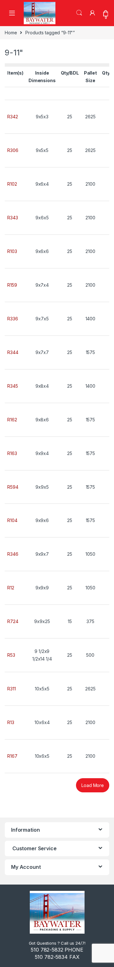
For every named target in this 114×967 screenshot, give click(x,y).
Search (79, 12)
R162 (12, 419)
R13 (10, 722)
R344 (12, 352)
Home (11, 32)
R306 (12, 150)
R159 (12, 285)
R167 (12, 756)
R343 (12, 217)
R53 (11, 655)
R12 (10, 587)
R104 (12, 520)
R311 (11, 688)
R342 (12, 116)
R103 (12, 251)
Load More (92, 785)
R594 (12, 487)
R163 (12, 453)
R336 (12, 318)
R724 (12, 621)
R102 (12, 184)
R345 (12, 386)
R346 (12, 554)
